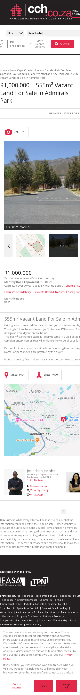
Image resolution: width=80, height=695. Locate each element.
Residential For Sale (46, 595)
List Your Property (53, 616)
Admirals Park (26, 74)
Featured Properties (21, 595)
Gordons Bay (8, 74)
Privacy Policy (33, 624)
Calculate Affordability (17, 292)
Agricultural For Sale (28, 608)
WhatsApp (36, 494)
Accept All (66, 685)
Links (73, 620)
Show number (38, 486)
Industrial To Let (56, 603)
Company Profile (9, 620)
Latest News (51, 612)
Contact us (45, 620)
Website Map (60, 620)
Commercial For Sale (51, 599)
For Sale (66, 70)
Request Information (11, 624)
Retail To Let (7, 608)
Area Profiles (35, 612)
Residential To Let (70, 595)
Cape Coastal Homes (30, 70)
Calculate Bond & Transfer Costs (53, 292)
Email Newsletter (70, 612)
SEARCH (65, 44)
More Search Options (40, 44)
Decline (43, 686)
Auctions (21, 612)
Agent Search (29, 620)
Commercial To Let (11, 603)
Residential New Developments (19, 599)
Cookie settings (17, 685)
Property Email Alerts (29, 616)
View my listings (39, 490)
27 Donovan (61, 74)
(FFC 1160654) (35, 480)
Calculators (8, 616)
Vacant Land (44, 74)
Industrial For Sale (34, 603)
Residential (52, 70)
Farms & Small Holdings (55, 608)
